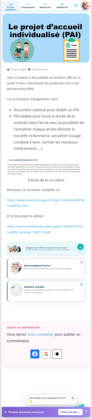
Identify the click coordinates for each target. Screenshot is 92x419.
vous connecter (40, 334)
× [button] (73, 398)
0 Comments (39, 69)
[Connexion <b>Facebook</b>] (34, 354)
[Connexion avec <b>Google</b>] (46, 354)
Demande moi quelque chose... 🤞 (48, 399)
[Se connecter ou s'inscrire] (85, 5)
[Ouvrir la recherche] (75, 5)
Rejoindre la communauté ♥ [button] (80, 247)
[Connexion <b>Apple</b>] (57, 354)
